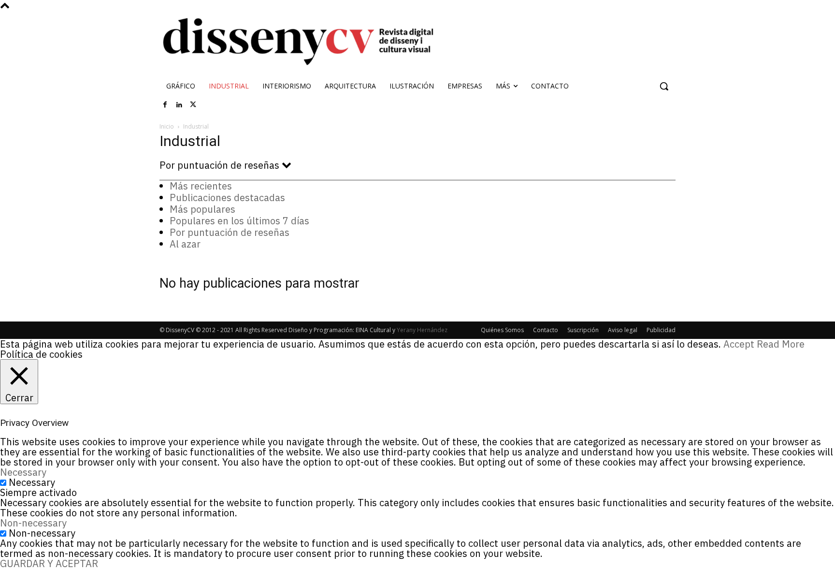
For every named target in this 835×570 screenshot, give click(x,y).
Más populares (202, 209)
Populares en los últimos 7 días (239, 220)
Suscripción (583, 330)
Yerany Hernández (422, 330)
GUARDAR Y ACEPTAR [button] (49, 563)
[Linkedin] (179, 105)
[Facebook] (165, 105)
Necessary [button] (23, 472)
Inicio (166, 126)
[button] (664, 86)
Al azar (185, 243)
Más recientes (201, 185)
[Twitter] (193, 105)
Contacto (545, 330)
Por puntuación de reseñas (229, 232)
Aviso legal (622, 330)
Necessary (32, 482)
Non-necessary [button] (33, 522)
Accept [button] (738, 344)
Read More (781, 344)
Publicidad (661, 330)
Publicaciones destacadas (227, 197)
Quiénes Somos (502, 330)
